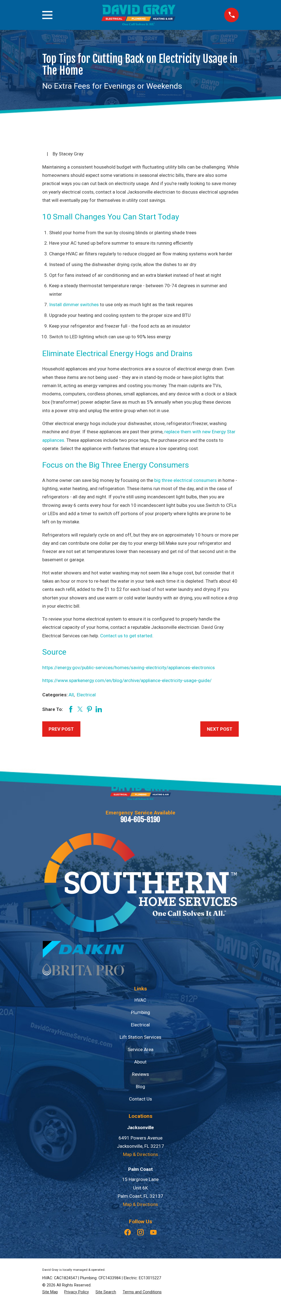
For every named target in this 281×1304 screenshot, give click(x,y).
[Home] (138, 15)
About (140, 1062)
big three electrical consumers (185, 480)
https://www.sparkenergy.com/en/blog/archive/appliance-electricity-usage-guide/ (127, 680)
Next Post (219, 729)
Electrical (86, 694)
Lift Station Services (140, 1037)
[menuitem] (50, 1292)
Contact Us (140, 1099)
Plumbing (140, 1012)
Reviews (140, 1074)
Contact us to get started (126, 635)
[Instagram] (140, 1232)
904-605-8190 (140, 819)
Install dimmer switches (74, 304)
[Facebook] (127, 1232)
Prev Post (61, 729)
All (71, 694)
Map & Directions (140, 1154)
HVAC (140, 1000)
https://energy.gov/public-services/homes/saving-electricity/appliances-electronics (128, 667)
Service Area (140, 1049)
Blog (140, 1086)
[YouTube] (153, 1232)
